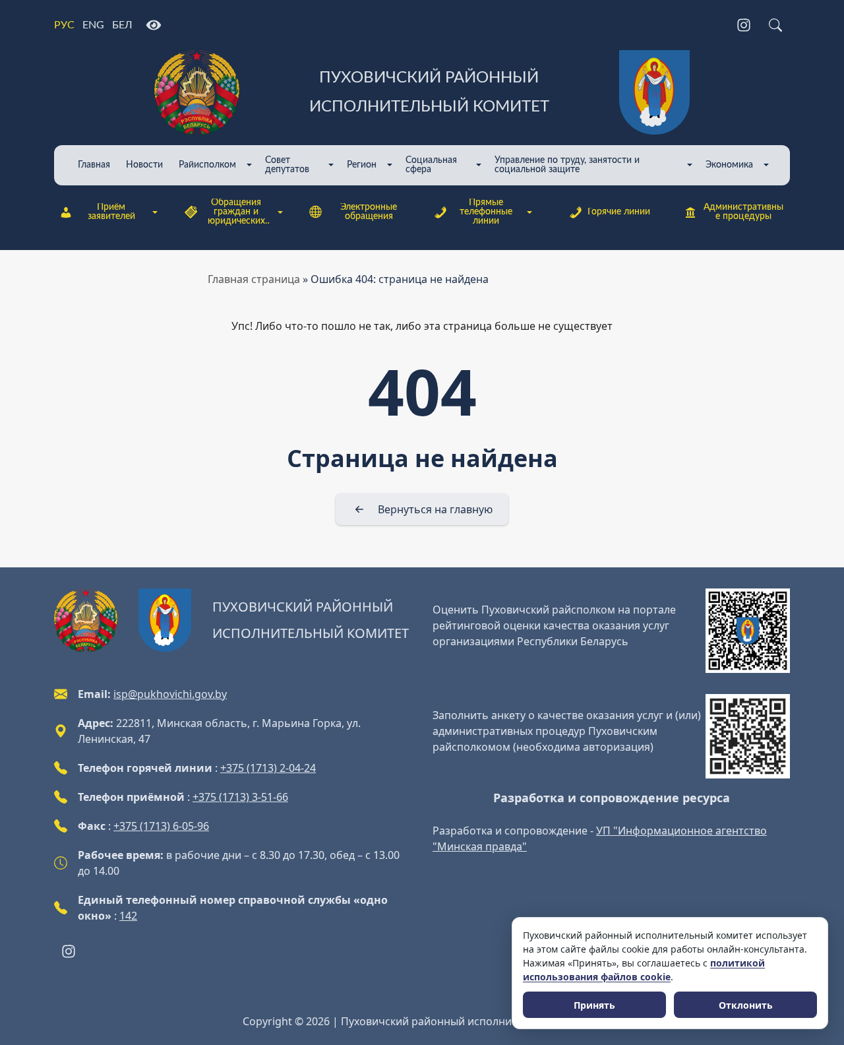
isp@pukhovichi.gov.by (170, 694)
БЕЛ (122, 25)
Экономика (729, 165)
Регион (362, 165)
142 (128, 915)
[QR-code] (748, 630)
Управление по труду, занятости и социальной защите (567, 164)
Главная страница (254, 279)
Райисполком (207, 165)
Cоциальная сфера (431, 164)
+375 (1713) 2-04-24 (268, 768)
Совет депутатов (287, 164)
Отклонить (746, 1005)
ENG (93, 25)
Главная (94, 165)
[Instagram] (743, 25)
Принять (594, 1005)
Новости (144, 165)
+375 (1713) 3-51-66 (240, 797)
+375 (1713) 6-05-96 (161, 826)
